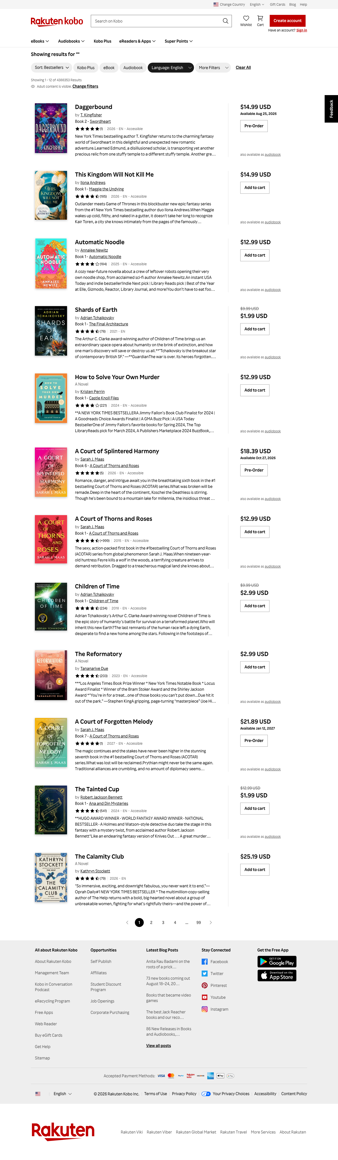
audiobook (273, 154)
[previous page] (127, 922)
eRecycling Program (52, 1001)
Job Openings (102, 1001)
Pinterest (219, 985)
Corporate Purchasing (110, 1012)
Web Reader (46, 1023)
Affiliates (99, 972)
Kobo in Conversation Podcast (53, 987)
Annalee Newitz (94, 250)
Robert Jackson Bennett (101, 797)
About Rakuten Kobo (53, 961)
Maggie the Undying (106, 188)
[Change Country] (38, 1094)
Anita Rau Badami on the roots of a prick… (168, 964)
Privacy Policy (184, 1093)
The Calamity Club (99, 856)
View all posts (158, 1045)
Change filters (85, 86)
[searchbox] (157, 21)
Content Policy (294, 1093)
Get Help (42, 1046)
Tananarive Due (94, 668)
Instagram (219, 1009)
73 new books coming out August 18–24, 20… (168, 981)
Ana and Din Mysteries (108, 803)
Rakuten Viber (159, 1132)
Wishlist (246, 25)
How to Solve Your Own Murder (117, 376)
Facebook (219, 961)
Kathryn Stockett (95, 871)
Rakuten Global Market (196, 1132)
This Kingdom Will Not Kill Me (114, 174)
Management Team (52, 972)
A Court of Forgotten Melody (114, 721)
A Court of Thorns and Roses (114, 465)
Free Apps (44, 1012)
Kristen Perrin (92, 391)
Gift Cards (277, 4)
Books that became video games (168, 998)
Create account (288, 20)
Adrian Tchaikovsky (97, 317)
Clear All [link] (243, 67)
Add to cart (254, 187)
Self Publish (101, 961)
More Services (263, 1132)
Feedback (331, 109)
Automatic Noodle (99, 241)
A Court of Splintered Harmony (117, 451)
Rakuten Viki (132, 1132)
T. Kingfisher (91, 114)
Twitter (217, 973)
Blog (292, 4)
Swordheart (100, 121)
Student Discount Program (106, 987)
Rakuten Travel (233, 1132)
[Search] (226, 21)
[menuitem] (40, 41)
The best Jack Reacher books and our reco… (166, 1014)
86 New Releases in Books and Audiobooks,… (168, 1031)
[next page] (210, 922)
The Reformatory (98, 653)
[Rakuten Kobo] (57, 22)
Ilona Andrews (92, 182)
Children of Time (97, 586)
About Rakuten (293, 1132)
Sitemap (42, 1057)
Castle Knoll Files (104, 397)
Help (303, 4)
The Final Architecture (108, 323)
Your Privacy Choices (231, 1093)
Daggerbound (93, 106)
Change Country (232, 4)
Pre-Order (254, 125)
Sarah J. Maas (92, 459)
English (60, 1093)
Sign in (301, 30)
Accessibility (265, 1093)
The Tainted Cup (97, 789)
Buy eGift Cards (48, 1035)
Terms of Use (155, 1093)
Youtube (218, 997)
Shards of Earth (96, 309)
